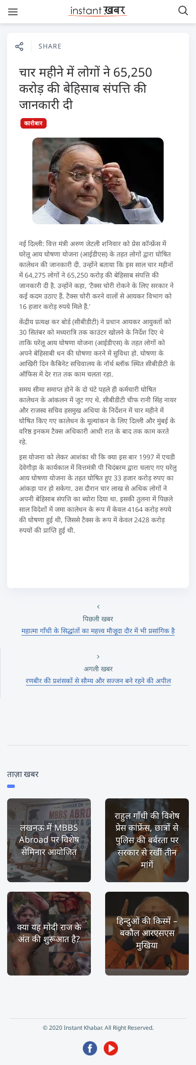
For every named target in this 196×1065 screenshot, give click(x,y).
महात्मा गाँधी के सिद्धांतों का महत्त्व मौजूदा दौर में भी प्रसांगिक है (98, 630)
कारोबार (33, 123)
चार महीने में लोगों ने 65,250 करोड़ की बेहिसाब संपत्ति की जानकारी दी (85, 88)
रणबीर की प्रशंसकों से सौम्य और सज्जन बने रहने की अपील (98, 680)
